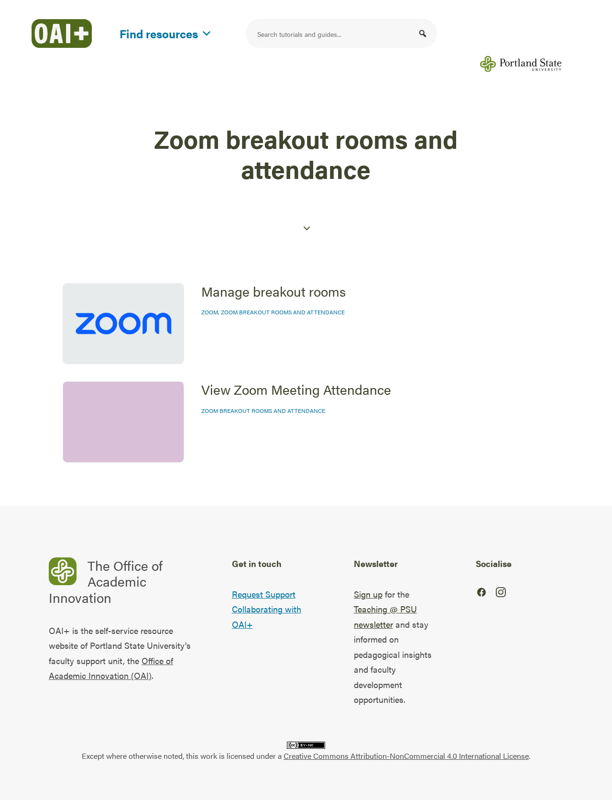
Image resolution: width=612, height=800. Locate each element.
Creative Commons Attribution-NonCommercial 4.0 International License (406, 755)
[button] (422, 33)
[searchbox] (341, 33)
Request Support (263, 594)
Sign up (368, 594)
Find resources (159, 31)
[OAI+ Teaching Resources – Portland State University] (62, 33)
